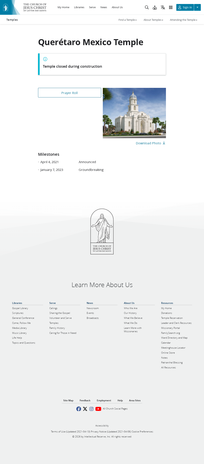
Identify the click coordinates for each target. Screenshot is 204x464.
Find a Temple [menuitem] (127, 20)
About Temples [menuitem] (152, 20)
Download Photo (148, 143)
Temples (12, 20)
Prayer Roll (69, 92)
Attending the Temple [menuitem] (182, 20)
